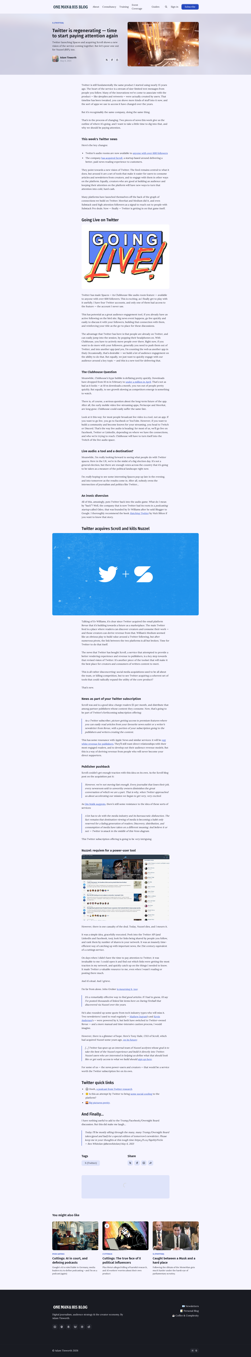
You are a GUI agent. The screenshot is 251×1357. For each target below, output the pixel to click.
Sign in (174, 6)
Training (124, 6)
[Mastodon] (61, 1326)
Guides (155, 6)
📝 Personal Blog (189, 1310)
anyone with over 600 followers (150, 153)
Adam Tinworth (68, 57)
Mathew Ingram (138, 1016)
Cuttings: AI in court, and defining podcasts (69, 1260)
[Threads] (68, 1326)
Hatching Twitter (139, 513)
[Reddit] (89, 1326)
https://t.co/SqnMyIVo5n (149, 1139)
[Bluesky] (75, 1326)
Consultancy (109, 6)
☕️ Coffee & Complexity (185, 1315)
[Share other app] (117, 60)
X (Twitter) (58, 23)
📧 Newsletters (190, 1306)
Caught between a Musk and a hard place (174, 1260)
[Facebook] (112, 60)
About (96, 6)
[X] (107, 60)
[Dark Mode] (194, 1350)
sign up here (145, 1059)
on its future (130, 1039)
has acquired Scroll (111, 157)
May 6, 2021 (127, 1143)
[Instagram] (82, 1326)
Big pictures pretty (99, 1102)
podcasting (58, 1254)
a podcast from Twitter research (114, 1089)
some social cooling (141, 1093)
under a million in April (138, 381)
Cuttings (107, 1254)
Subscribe (190, 6)
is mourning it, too (127, 989)
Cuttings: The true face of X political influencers (121, 1260)
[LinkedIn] (143, 1163)
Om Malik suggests (95, 804)
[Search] (166, 6)
